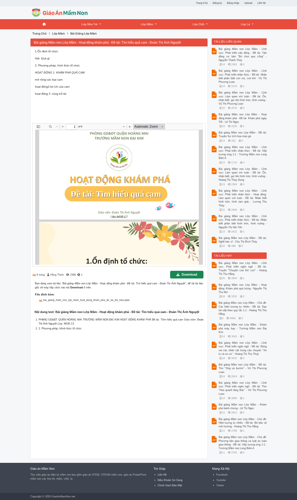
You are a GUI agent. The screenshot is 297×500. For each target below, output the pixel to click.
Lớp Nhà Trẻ (89, 24)
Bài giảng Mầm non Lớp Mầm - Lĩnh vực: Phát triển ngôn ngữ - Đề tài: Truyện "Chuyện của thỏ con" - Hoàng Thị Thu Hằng (243, 269)
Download (189, 274)
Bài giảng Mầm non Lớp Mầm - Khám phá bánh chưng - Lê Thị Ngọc (243, 406)
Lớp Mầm (147, 24)
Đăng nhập (233, 3)
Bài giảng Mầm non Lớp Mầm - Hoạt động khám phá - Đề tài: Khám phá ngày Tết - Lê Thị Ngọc (243, 118)
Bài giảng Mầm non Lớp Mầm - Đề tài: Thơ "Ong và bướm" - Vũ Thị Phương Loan (243, 368)
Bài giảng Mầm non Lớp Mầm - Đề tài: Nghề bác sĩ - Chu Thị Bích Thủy (243, 239)
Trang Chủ (202, 3)
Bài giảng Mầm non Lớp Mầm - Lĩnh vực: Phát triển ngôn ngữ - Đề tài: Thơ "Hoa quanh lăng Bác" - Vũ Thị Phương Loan (243, 388)
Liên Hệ (162, 474)
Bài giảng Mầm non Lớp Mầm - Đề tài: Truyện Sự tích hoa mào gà (243, 134)
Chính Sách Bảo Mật (170, 485)
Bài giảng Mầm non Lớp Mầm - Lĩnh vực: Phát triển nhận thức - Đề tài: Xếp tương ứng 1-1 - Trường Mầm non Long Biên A (243, 153)
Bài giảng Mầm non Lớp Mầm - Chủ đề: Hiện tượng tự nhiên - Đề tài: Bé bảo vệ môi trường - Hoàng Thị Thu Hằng (243, 423)
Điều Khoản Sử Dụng (170, 480)
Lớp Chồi (198, 24)
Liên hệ (261, 3)
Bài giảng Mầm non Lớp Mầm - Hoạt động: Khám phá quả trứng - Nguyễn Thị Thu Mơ (243, 288)
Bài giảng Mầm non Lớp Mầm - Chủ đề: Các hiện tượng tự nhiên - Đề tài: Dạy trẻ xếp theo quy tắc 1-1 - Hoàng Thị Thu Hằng (243, 308)
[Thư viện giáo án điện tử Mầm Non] (62, 12)
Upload (248, 3)
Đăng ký (217, 3)
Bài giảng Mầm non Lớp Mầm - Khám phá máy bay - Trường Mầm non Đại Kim (243, 328)
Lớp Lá (245, 24)
